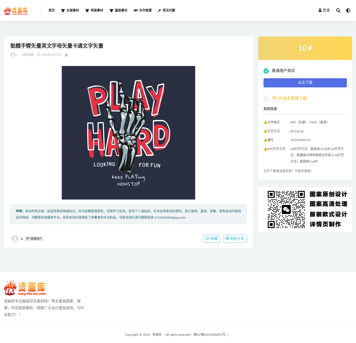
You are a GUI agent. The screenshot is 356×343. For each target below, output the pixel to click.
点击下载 (305, 83)
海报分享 (236, 238)
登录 (326, 10)
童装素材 (121, 10)
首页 (51, 10)
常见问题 (169, 10)
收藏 (213, 238)
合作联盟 (145, 10)
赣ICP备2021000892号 (209, 334)
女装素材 (72, 10)
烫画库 (157, 334)
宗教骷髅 (27, 54)
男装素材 (97, 10)
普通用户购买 (283, 71)
